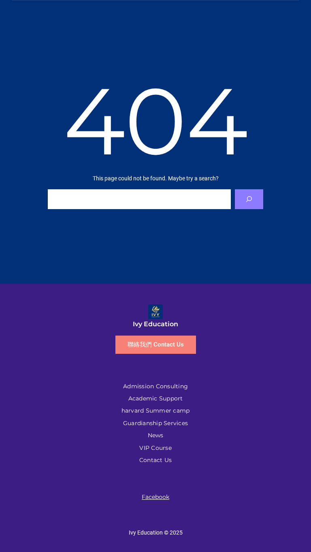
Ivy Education (155, 324)
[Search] (249, 199)
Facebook (155, 497)
